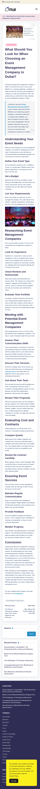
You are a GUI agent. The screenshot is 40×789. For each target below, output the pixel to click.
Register (5, 776)
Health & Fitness (7, 737)
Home (3, 16)
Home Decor (6, 739)
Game (4, 731)
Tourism (5, 754)
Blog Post (5, 779)
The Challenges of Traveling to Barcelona (18, 660)
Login (4, 773)
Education (5, 722)
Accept (13, 781)
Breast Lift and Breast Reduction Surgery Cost (18, 655)
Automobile (6, 716)
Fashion (5, 725)
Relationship (6, 745)
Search (7, 628)
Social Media (6, 748)
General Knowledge (8, 734)
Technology (6, 751)
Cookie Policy (13, 776)
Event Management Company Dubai (14, 600)
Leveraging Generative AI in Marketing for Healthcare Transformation (18, 666)
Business (5, 719)
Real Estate (6, 742)
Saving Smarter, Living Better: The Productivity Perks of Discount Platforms (18, 648)
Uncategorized (11, 44)
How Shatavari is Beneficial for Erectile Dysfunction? (17, 673)
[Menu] (36, 8)
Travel (4, 757)
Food (4, 728)
